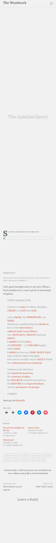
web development (40, 473)
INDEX (10, 320)
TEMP (33, 352)
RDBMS (25, 460)
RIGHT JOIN (43, 352)
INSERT (13, 342)
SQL (33, 460)
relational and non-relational (26, 363)
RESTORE (16, 383)
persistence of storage (27, 387)
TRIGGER (33, 345)
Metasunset (8, 440)
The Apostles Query (28, 116)
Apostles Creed (11, 455)
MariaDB (20, 400)
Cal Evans (24, 455)
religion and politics (22, 473)
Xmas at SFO (33, 428)
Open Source (26, 327)
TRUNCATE (18, 335)
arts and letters (41, 470)
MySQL (18, 317)
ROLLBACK (17, 380)
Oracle (16, 460)
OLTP (23, 310)
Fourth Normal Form (22, 373)
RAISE (12, 352)
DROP (10, 338)
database (36, 455)
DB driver (44, 324)
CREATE (11, 310)
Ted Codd (41, 460)
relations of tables (20, 376)
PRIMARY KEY (34, 317)
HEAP (17, 348)
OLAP (34, 310)
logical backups (35, 383)
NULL (28, 342)
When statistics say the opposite (12, 487)
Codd (22, 307)
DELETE (31, 335)
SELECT (41, 359)
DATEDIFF (16, 345)
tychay (29, 470)
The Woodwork (14, 3)
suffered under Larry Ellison (22, 331)
